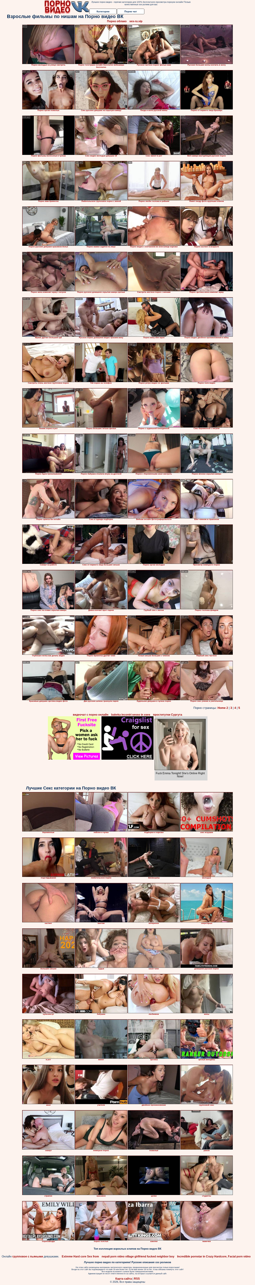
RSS (137, 1278)
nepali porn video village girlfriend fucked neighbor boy (138, 1256)
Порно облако (117, 21)
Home (222, 708)
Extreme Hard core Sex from (80, 1256)
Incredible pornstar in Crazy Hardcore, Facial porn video (214, 1256)
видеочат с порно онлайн (90, 714)
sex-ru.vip (135, 21)
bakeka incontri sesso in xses (130, 714)
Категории (103, 11)
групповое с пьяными (27, 1256)
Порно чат (130, 11)
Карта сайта (123, 1278)
